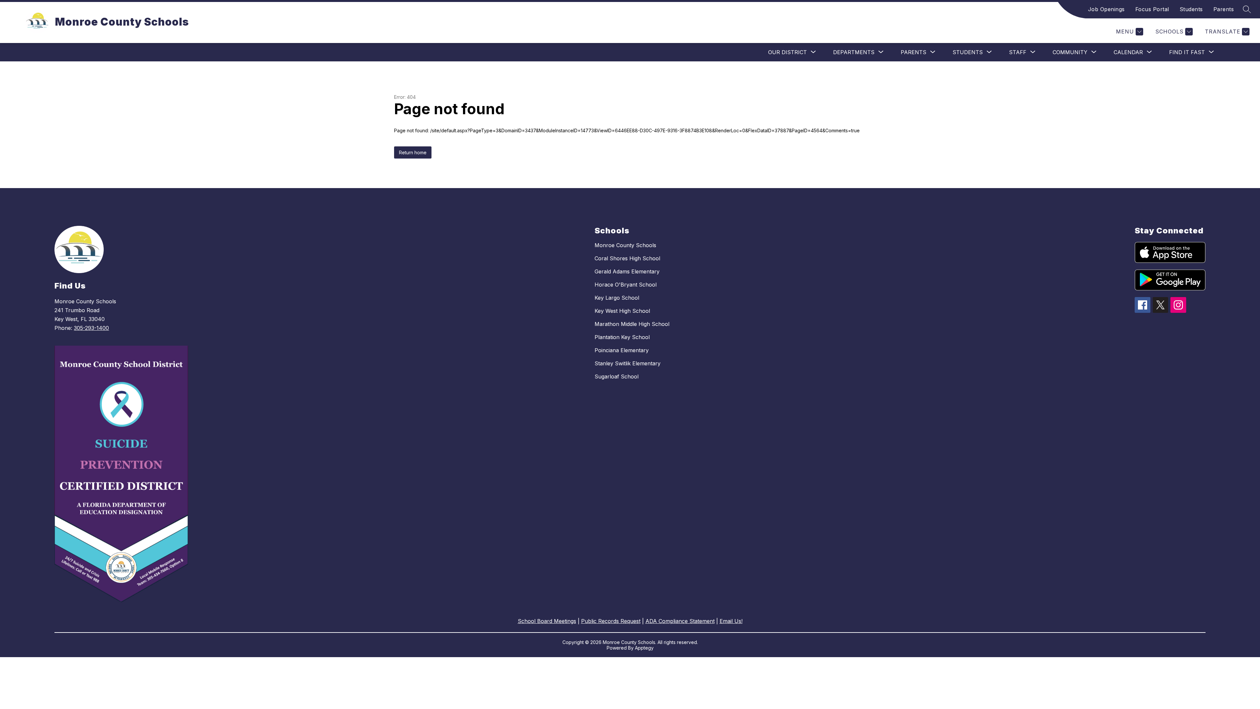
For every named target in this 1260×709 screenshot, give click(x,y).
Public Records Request (610, 621)
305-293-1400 (91, 328)
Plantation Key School (622, 337)
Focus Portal (1152, 9)
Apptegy (644, 648)
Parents (1223, 9)
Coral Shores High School (627, 258)
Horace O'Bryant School (626, 284)
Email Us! (731, 621)
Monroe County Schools (625, 245)
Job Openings (1106, 9)
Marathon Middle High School (632, 324)
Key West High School (622, 311)
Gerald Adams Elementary (627, 271)
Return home (413, 152)
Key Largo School (617, 297)
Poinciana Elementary (622, 350)
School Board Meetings (547, 621)
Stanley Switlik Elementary (628, 363)
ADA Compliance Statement (680, 621)
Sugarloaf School (617, 376)
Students (1191, 9)
